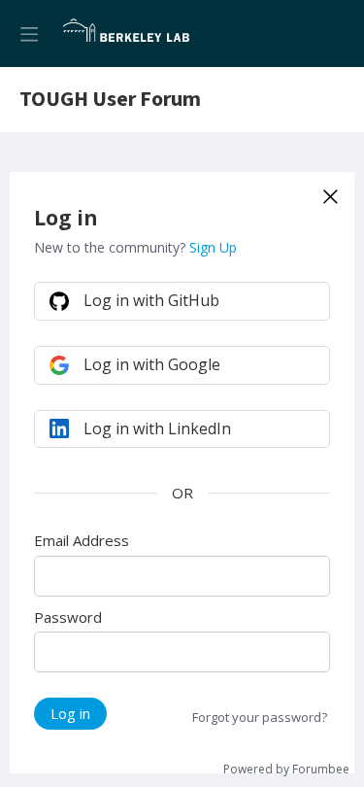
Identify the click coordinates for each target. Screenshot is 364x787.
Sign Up (213, 247)
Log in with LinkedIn (157, 428)
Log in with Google (151, 364)
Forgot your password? (259, 717)
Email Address (81, 540)
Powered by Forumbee (286, 770)
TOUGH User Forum (110, 99)
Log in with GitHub (151, 300)
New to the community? (111, 247)
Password (68, 617)
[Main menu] (29, 33)
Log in (70, 713)
